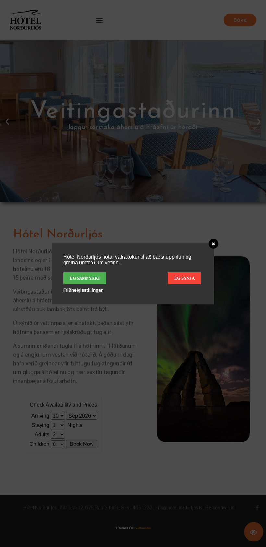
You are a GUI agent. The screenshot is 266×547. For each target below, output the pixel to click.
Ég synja (184, 278)
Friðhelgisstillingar (83, 290)
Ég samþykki (85, 278)
